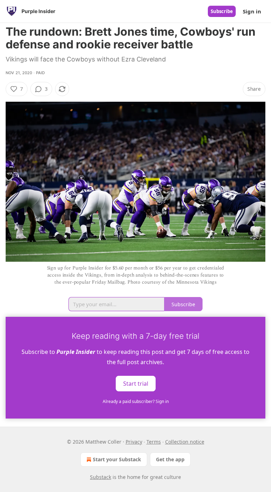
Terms (153, 441)
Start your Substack (117, 459)
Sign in (252, 11)
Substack (100, 477)
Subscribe (222, 11)
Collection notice (184, 441)
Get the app (170, 459)
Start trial (135, 383)
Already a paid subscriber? (136, 401)
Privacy (134, 441)
